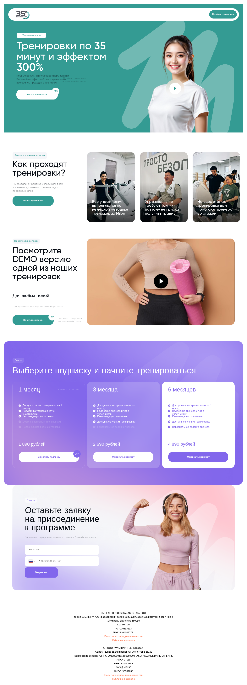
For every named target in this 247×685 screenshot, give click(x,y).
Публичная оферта (123, 640)
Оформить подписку (49, 457)
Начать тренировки (37, 95)
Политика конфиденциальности (123, 636)
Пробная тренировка (223, 14)
